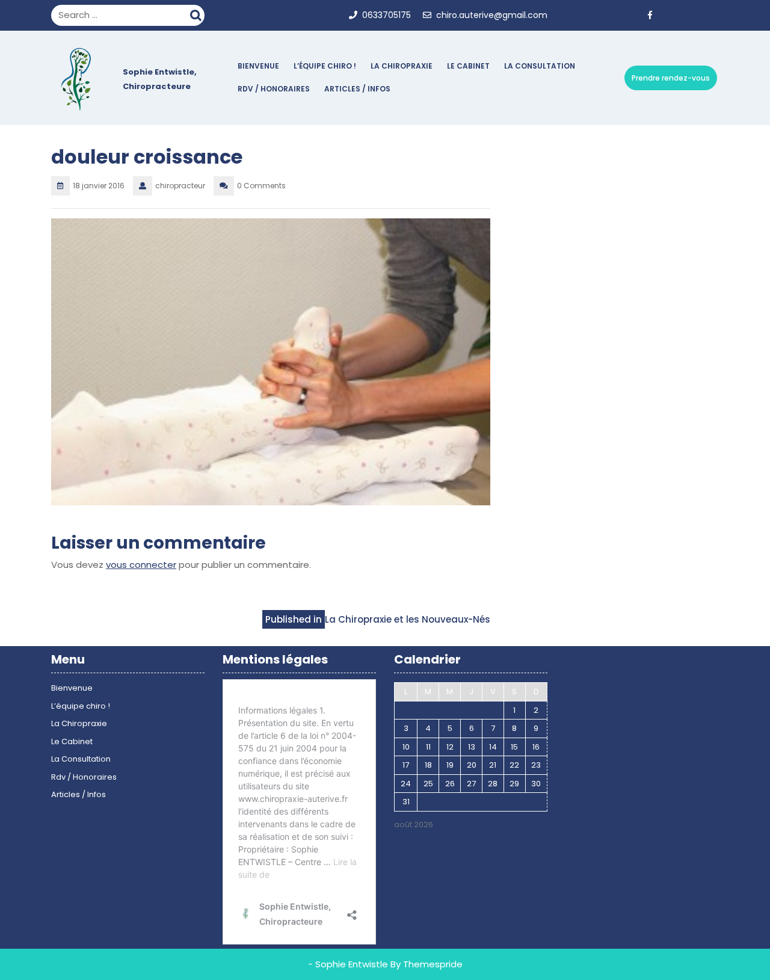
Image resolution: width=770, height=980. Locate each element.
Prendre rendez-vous (671, 78)
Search (197, 14)
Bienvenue (258, 66)
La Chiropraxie (402, 66)
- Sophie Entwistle (348, 964)
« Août (467, 843)
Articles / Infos (357, 89)
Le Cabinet (468, 66)
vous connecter (141, 564)
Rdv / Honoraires (274, 89)
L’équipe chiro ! (325, 66)
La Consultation (539, 66)
